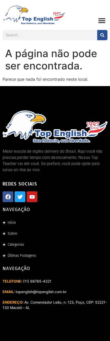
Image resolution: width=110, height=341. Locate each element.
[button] (101, 20)
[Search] (102, 35)
